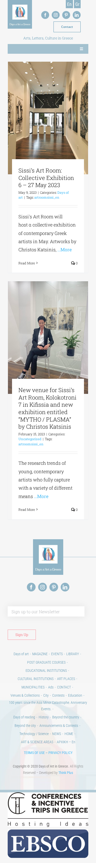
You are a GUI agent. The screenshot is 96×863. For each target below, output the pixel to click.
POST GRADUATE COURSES (46, 662)
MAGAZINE (40, 654)
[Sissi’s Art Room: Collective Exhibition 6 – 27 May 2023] (48, 118)
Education (75, 695)
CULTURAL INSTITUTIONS (36, 679)
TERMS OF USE (34, 753)
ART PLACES (66, 679)
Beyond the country (65, 717)
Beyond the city (25, 726)
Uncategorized (29, 439)
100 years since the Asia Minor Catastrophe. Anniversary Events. (48, 705)
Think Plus (65, 773)
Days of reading (24, 717)
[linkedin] (77, 15)
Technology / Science (34, 734)
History (44, 717)
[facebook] (45, 15)
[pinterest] (66, 15)
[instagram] (56, 15)
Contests (58, 695)
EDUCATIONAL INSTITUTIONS (46, 670)
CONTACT (64, 687)
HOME (69, 734)
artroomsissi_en (46, 197)
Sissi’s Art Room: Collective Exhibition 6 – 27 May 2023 (46, 178)
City (46, 695)
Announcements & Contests (58, 726)
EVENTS (57, 654)
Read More (26, 263)
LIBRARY (72, 654)
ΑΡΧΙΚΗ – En (66, 742)
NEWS (56, 734)
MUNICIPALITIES (33, 687)
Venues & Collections (25, 695)
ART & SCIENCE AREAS (37, 742)
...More (64, 249)
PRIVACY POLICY (60, 753)
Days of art (21, 654)
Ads (51, 687)
